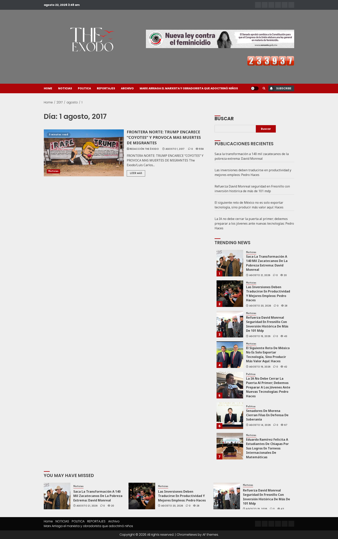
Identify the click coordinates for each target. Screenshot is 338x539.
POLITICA (84, 88)
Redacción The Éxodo (144, 149)
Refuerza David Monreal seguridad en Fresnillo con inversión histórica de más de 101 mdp (252, 188)
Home (48, 88)
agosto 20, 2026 (260, 305)
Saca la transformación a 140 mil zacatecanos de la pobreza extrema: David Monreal (252, 156)
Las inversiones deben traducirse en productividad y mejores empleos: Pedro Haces (253, 172)
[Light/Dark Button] (255, 88)
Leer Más (136, 173)
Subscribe (283, 88)
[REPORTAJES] (278, 5)
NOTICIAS (65, 88)
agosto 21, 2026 (259, 275)
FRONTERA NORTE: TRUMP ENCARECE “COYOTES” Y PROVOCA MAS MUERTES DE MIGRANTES (164, 137)
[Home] (258, 5)
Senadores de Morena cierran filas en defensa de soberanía (267, 415)
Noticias (53, 171)
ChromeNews (187, 534)
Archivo (127, 88)
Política (250, 374)
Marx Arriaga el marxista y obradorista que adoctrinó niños (189, 88)
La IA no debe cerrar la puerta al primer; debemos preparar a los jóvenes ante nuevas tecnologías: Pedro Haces (254, 223)
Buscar (224, 118)
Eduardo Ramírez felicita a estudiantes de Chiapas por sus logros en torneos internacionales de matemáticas (267, 448)
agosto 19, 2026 (260, 336)
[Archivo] (285, 5)
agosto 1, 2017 (175, 149)
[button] (264, 88)
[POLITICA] (271, 5)
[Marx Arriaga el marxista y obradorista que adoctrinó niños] (291, 5)
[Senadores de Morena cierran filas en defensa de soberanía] (230, 415)
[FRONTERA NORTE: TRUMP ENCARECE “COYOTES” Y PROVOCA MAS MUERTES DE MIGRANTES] (84, 152)
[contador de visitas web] (270, 60)
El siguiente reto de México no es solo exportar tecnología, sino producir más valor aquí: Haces (249, 204)
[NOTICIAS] (265, 5)
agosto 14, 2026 (260, 425)
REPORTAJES (106, 88)
